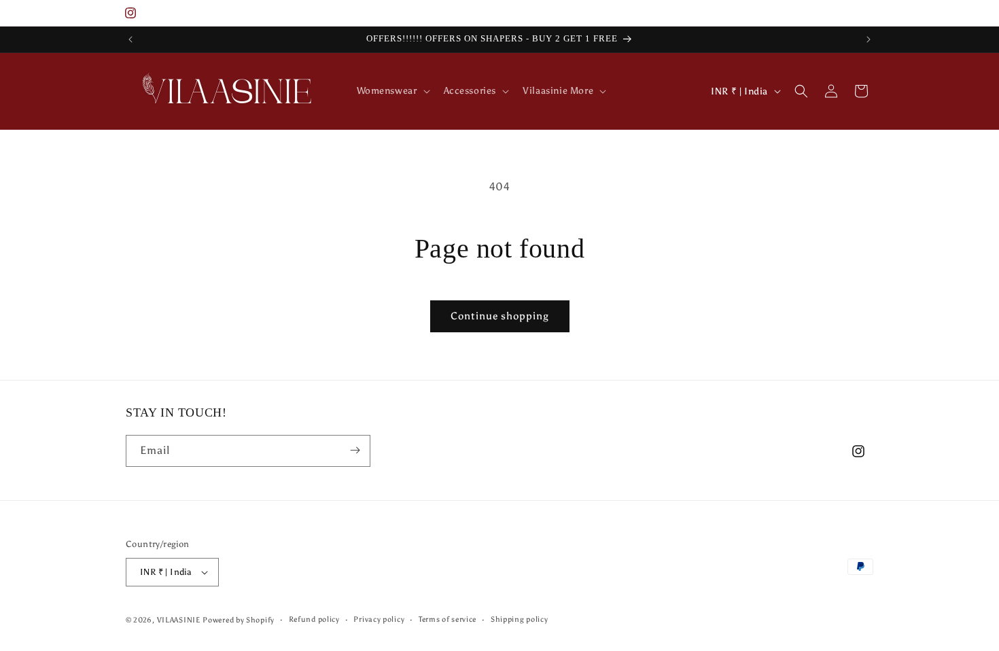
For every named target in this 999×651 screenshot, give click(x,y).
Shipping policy (519, 619)
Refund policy (314, 619)
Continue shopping (500, 316)
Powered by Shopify (239, 620)
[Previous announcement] (130, 39)
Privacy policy (378, 619)
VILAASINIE (178, 620)
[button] (392, 91)
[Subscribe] (355, 450)
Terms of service (447, 619)
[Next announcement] (868, 39)
